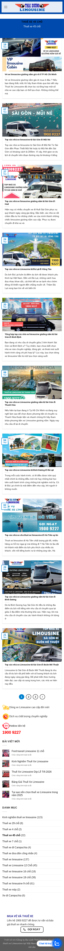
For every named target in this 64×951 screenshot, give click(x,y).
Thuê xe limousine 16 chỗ (16, 871)
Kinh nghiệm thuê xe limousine (19, 817)
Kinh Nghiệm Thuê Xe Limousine (30, 761)
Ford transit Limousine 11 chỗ (28, 751)
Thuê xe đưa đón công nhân (18, 853)
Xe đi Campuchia (11, 895)
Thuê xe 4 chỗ (10, 829)
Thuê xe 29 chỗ (10, 823)
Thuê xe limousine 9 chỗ (15, 883)
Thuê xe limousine (12, 859)
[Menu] (6, 7)
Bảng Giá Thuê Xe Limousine (28, 782)
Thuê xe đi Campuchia (14, 847)
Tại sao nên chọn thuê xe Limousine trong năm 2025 (35, 793)
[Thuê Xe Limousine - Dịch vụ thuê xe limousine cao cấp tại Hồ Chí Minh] (32, 7)
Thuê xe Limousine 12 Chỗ (17, 865)
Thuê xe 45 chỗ (11, 835)
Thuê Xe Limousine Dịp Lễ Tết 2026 (32, 771)
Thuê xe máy (9, 889)
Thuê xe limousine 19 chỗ (16, 877)
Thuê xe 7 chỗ (10, 841)
